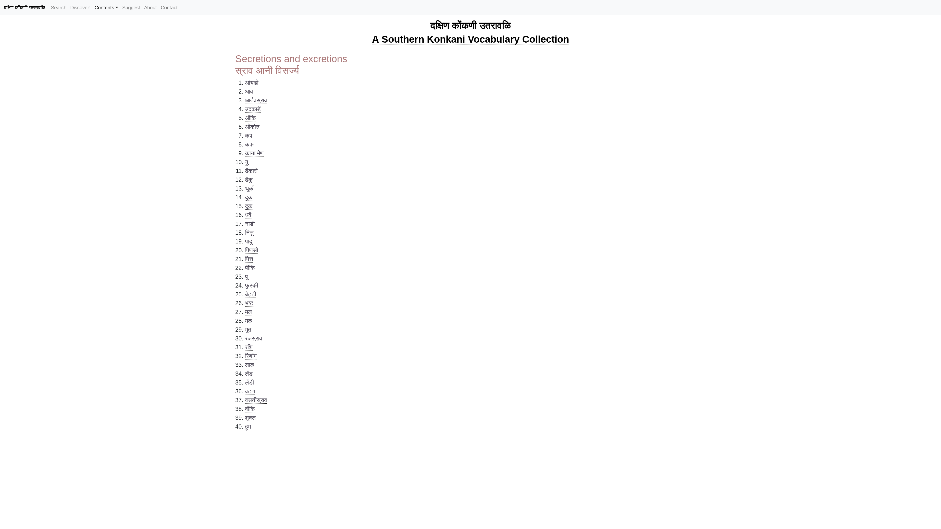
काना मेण (254, 153)
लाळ (249, 364)
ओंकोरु (252, 126)
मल (248, 312)
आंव (249, 91)
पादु (248, 241)
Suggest (131, 7)
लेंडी (249, 382)
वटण (250, 391)
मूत (248, 329)
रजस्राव (253, 338)
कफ (249, 144)
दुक (248, 197)
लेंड (249, 373)
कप (248, 135)
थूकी (250, 188)
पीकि (250, 267)
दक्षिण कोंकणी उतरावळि (24, 7)
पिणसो (251, 250)
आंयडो (251, 82)
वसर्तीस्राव (256, 400)
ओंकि (250, 118)
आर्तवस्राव (256, 100)
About (150, 7)
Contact (169, 7)
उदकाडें (253, 109)
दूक (248, 206)
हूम (248, 426)
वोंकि (250, 409)
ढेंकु (249, 179)
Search (58, 7)
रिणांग (251, 356)
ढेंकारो (251, 171)
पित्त (249, 259)
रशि (249, 347)
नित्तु (249, 232)
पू (246, 276)
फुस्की (251, 285)
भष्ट (249, 303)
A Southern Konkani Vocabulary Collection (470, 39)
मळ (248, 320)
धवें (248, 215)
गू (246, 162)
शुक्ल (250, 417)
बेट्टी (250, 294)
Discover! (80, 7)
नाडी (250, 223)
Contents (104, 7)
